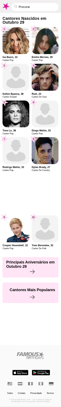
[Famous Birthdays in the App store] (20, 372)
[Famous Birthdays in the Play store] (41, 372)
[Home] (30, 355)
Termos (50, 393)
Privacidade (36, 393)
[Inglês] (10, 383)
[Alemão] (51, 383)
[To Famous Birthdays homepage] (6, 6)
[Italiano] (40, 383)
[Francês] (30, 383)
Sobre (10, 393)
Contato (21, 393)
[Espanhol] (20, 383)
